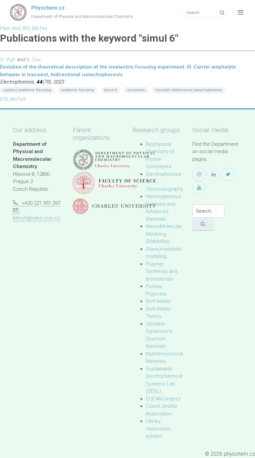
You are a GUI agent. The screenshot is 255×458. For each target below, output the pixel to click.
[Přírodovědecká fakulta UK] (114, 183)
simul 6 (110, 90)
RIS (26, 28)
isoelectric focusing (77, 90)
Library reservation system (158, 428)
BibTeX (18, 99)
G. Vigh (8, 60)
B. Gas (34, 60)
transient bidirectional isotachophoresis (188, 90)
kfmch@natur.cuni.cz (36, 218)
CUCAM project (163, 399)
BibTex (39, 28)
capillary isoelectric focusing (27, 90)
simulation (136, 90)
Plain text (10, 28)
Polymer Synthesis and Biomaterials (161, 271)
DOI (4, 99)
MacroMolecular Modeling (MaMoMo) (164, 233)
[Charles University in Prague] (114, 206)
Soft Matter (158, 301)
